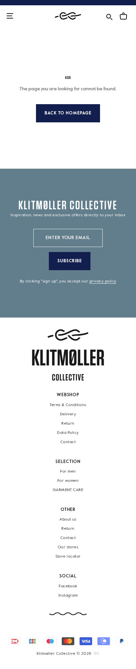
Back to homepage (68, 113)
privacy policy (102, 281)
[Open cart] (123, 16)
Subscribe (69, 261)
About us (68, 520)
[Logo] (68, 16)
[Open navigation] (10, 16)
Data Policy (68, 433)
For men (68, 472)
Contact (68, 442)
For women (68, 481)
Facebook (68, 586)
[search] (109, 15)
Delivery (68, 414)
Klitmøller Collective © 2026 (64, 654)
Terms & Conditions (68, 405)
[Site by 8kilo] (96, 653)
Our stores (68, 548)
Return (68, 424)
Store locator (68, 557)
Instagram (68, 596)
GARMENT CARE (68, 490)
